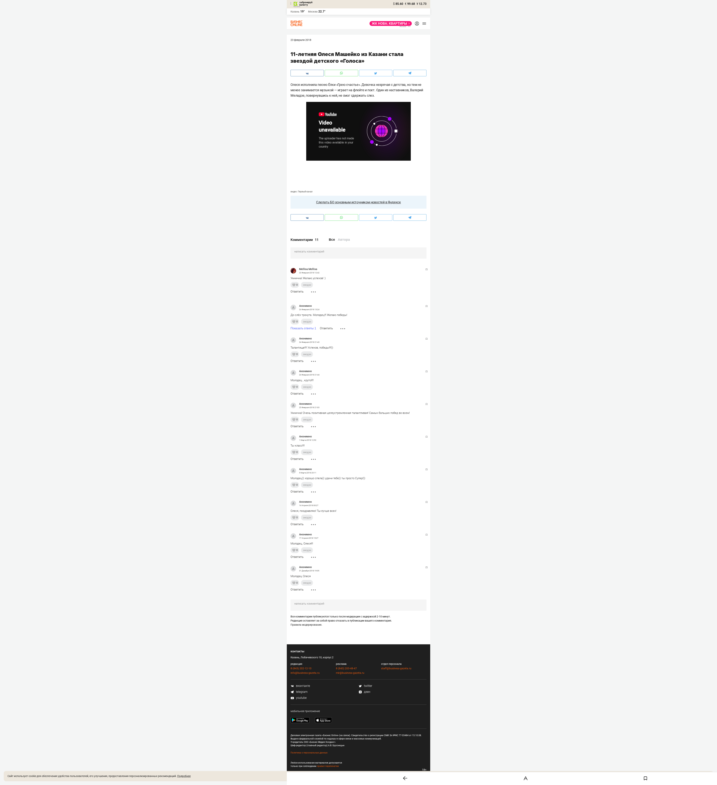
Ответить (297, 291)
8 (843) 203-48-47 (346, 668)
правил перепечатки (328, 766)
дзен (366, 692)
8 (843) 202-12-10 (301, 668)
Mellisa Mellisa (308, 269)
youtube (301, 698)
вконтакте (302, 686)
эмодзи (307, 284)
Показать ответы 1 (303, 328)
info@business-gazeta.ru (305, 672)
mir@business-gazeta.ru (350, 672)
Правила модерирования (306, 624)
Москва (313, 11)
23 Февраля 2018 (301, 39)
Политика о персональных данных (309, 752)
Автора (344, 239)
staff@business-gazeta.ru (396, 668)
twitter (367, 686)
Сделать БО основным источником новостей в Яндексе (358, 202)
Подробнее (184, 776)
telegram (301, 692)
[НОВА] (389, 23)
